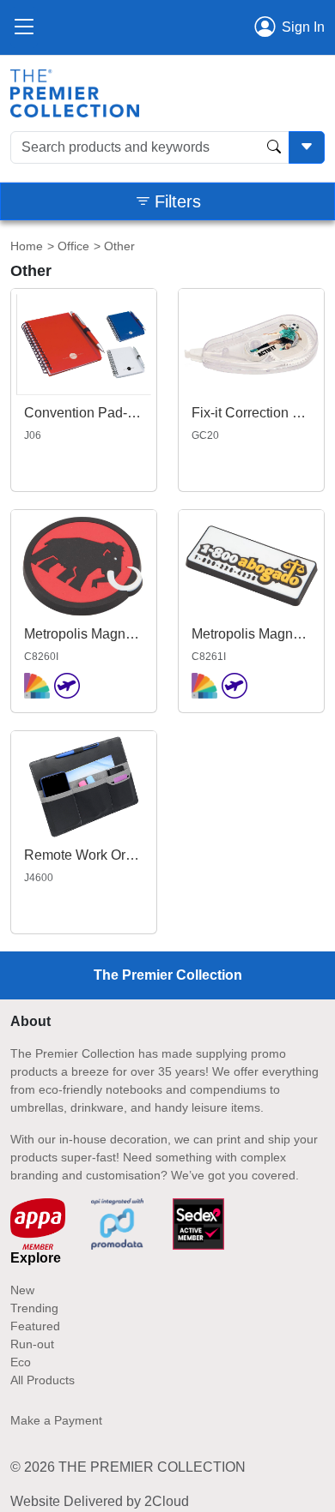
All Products (42, 1380)
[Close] (24, 27)
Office (73, 246)
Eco (20, 1362)
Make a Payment (56, 1420)
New (22, 1290)
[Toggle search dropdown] (307, 147)
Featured (35, 1326)
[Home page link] (74, 92)
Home (26, 246)
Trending (34, 1308)
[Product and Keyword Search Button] (274, 147)
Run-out (32, 1344)
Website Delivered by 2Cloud (99, 1501)
